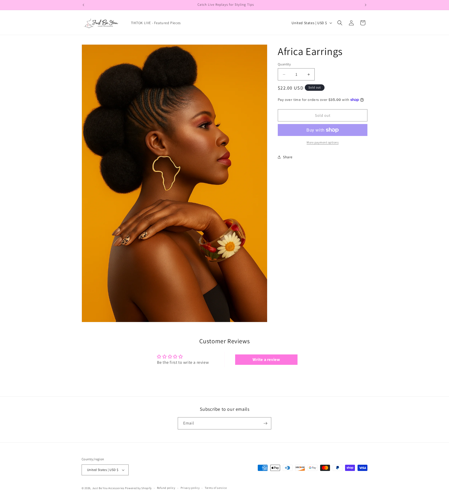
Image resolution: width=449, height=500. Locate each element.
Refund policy (166, 488)
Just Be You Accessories (108, 488)
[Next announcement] (365, 5)
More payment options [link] (323, 142)
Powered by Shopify (138, 488)
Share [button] (288, 157)
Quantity (284, 64)
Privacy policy (190, 488)
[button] (340, 23)
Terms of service (216, 488)
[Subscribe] (265, 423)
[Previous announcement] (83, 5)
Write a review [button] (266, 359)
